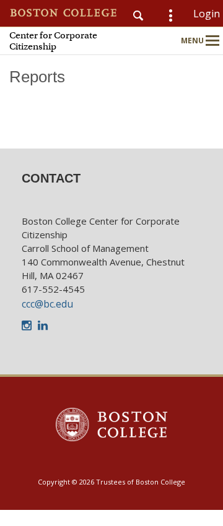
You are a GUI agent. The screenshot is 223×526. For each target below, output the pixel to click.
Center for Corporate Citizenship (53, 41)
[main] (111, 99)
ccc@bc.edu (47, 304)
